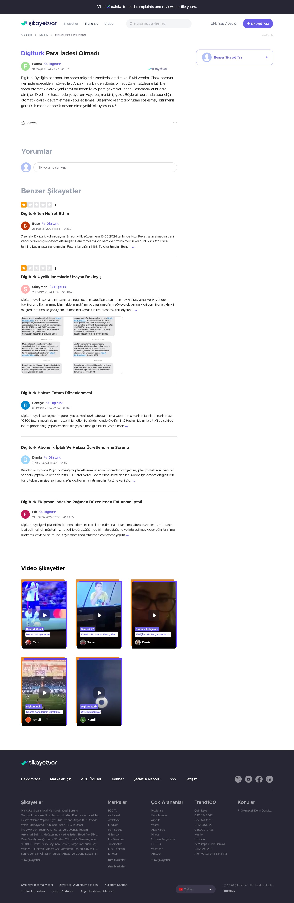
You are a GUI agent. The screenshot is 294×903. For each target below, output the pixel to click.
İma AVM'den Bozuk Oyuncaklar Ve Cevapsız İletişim (54, 829)
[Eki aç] (46, 345)
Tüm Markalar (116, 860)
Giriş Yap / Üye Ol (224, 23)
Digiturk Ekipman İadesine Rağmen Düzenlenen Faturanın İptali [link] (81, 502)
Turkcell (112, 853)
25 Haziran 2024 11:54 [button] (46, 228)
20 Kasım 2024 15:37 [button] (45, 292)
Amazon (156, 853)
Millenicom (114, 834)
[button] (38, 205)
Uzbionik (199, 839)
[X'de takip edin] (238, 779)
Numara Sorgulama (163, 839)
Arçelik (155, 820)
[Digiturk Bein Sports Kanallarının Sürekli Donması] (44, 693)
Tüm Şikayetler (30, 860)
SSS (173, 779)
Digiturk (43, 34)
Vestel (155, 825)
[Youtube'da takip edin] (248, 779)
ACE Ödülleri (91, 779)
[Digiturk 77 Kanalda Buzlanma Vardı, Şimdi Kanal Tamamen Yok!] (99, 615)
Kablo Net (114, 815)
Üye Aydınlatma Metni (37, 884)
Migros (155, 834)
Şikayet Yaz (260, 23)
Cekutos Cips (203, 820)
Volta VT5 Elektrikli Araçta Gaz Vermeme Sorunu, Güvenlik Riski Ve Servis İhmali (60, 848)
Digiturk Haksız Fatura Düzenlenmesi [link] (56, 392)
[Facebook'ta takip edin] (259, 779)
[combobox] (159, 23)
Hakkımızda (30, 779)
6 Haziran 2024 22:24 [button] (46, 408)
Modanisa (157, 810)
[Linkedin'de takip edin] (269, 779)
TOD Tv (112, 810)
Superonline (115, 844)
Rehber (118, 779)
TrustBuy (229, 890)
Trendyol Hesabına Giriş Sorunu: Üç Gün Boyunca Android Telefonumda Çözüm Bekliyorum (60, 815)
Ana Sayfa (26, 34)
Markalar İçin (60, 779)
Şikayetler (71, 23)
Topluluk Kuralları (33, 891)
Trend (91, 23)
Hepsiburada (159, 815)
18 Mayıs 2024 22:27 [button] (45, 69)
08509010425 (204, 829)
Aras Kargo (158, 829)
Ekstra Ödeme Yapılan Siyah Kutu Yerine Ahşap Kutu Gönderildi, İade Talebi (60, 820)
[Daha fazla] (175, 123)
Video (108, 23)
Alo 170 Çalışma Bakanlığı (210, 853)
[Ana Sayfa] (39, 24)
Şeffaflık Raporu (146, 779)
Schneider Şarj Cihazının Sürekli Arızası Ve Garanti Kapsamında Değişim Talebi (60, 853)
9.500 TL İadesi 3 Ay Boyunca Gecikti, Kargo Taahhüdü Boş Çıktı (60, 844)
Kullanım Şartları (116, 884)
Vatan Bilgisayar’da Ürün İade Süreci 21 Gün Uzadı (52, 825)
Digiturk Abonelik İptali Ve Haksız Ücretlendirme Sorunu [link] (75, 447)
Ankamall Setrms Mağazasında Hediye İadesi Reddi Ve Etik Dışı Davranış (60, 834)
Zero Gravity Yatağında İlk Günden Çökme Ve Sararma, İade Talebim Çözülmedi (60, 839)
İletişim (191, 779)
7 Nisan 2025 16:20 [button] (44, 462)
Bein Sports (115, 829)
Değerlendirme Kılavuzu (97, 891)
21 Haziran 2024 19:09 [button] (46, 517)
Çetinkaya (200, 810)
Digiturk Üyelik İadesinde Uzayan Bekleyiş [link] (61, 276)
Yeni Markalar (116, 866)
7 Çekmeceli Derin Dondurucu (255, 810)
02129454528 (203, 825)
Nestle (198, 834)
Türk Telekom (116, 848)
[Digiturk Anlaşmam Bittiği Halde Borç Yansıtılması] (154, 615)
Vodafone (114, 820)
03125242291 (203, 848)
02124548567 (203, 815)
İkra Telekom (116, 839)
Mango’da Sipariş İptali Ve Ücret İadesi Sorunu (49, 810)
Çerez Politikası (62, 891)
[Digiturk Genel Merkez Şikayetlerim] (44, 615)
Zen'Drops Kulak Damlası (210, 844)
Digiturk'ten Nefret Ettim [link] (45, 213)
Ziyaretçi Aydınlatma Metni (78, 884)
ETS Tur (156, 844)
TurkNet (113, 825)
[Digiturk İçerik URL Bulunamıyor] (99, 693)
